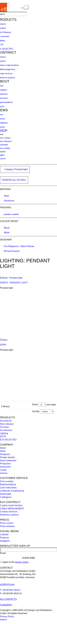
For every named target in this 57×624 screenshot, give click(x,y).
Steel (6, 196)
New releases (7, 424)
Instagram (5, 541)
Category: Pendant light (16, 169)
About (3, 448)
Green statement (8, 460)
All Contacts (8, 599)
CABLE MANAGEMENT (12, 508)
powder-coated (11, 214)
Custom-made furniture (11, 505)
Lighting (4, 433)
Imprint (3, 619)
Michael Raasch (12, 251)
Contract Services (8, 511)
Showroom (5, 467)
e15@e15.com (7, 584)
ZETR (3, 436)
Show (35, 404)
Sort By (35, 411)
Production (5, 463)
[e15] (15, 7)
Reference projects (9, 515)
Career (3, 470)
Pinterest (4, 537)
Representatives (8, 484)
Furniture (4, 427)
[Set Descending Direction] (55, 411)
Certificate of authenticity (12, 491)
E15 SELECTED (8, 439)
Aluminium (9, 200)
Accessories (6, 430)
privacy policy (21, 562)
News (3, 451)
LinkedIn (4, 534)
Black (6, 228)
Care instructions (8, 487)
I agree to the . (15, 562)
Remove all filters (14, 180)
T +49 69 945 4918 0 (10, 590)
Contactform (6, 605)
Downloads (5, 494)
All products (6, 421)
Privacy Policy (7, 616)
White (7, 232)
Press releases (7, 526)
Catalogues (5, 497)
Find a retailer (7, 481)
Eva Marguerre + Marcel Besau (19, 246)
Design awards (7, 457)
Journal (3, 473)
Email (3, 553)
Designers (5, 454)
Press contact (6, 523)
